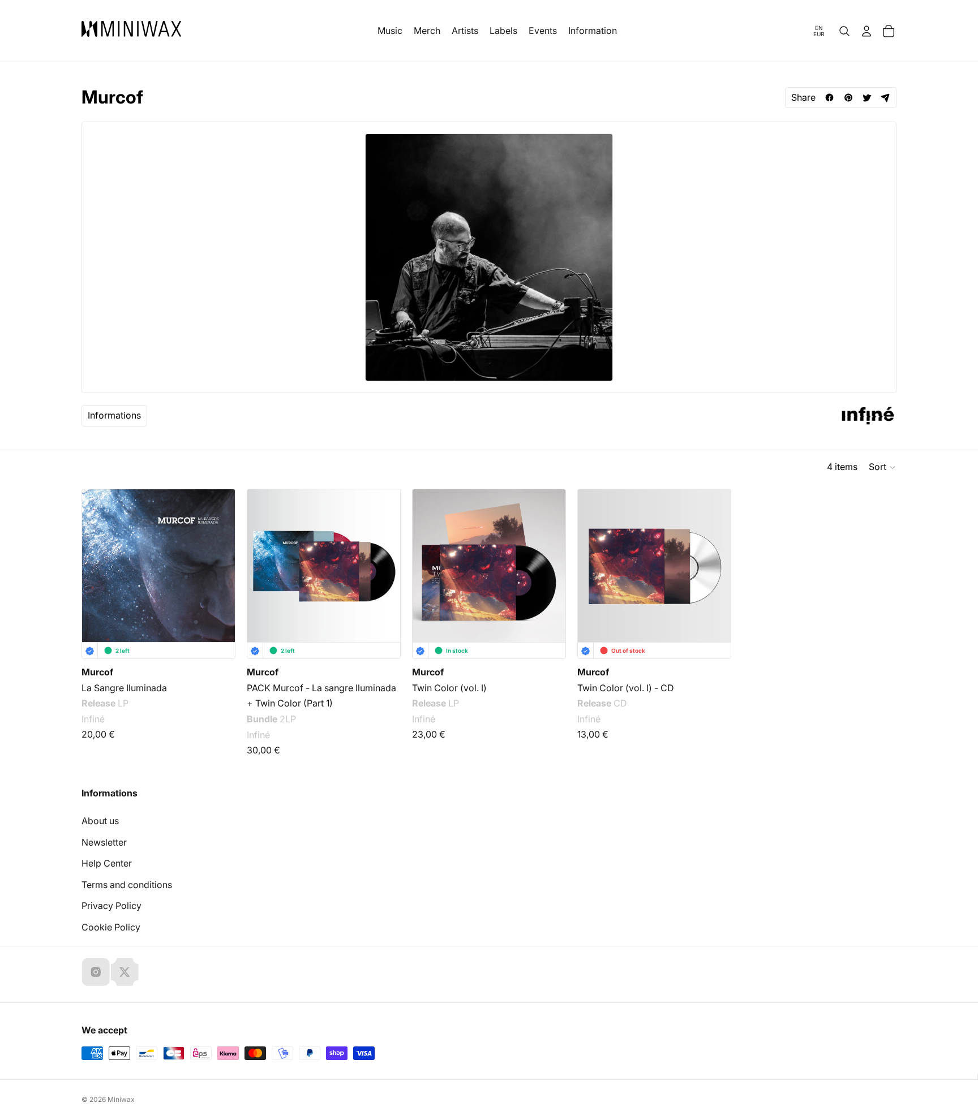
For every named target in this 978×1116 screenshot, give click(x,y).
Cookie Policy (111, 927)
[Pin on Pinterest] (848, 97)
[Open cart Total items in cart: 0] (888, 31)
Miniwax (121, 1099)
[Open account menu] (866, 31)
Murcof (97, 672)
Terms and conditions (127, 884)
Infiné (93, 719)
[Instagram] (96, 972)
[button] (882, 467)
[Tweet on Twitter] (867, 97)
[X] (124, 972)
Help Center (107, 863)
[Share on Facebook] (829, 97)
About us (100, 820)
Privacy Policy (111, 905)
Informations (114, 415)
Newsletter (104, 842)
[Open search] (844, 31)
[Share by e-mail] (885, 97)
